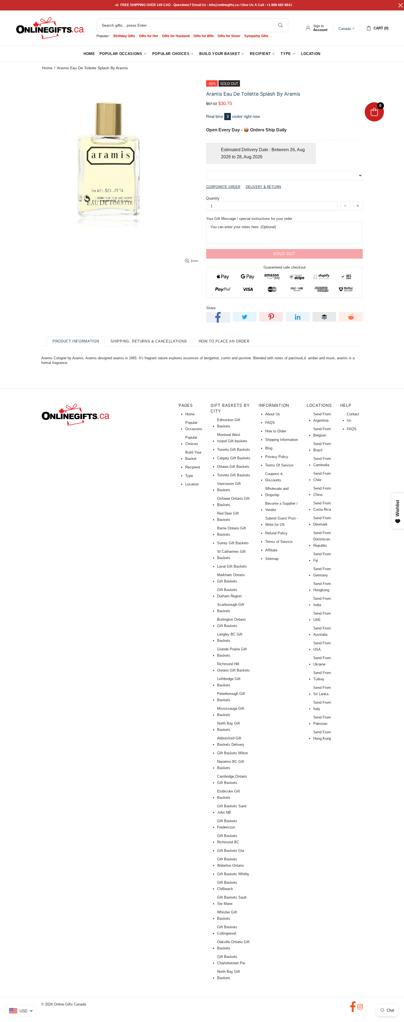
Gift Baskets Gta (230, 851)
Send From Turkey (322, 676)
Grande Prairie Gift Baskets (232, 652)
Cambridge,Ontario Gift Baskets (232, 779)
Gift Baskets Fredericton (227, 824)
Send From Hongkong (322, 587)
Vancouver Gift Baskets (229, 487)
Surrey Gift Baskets (233, 543)
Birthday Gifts (124, 36)
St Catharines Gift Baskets (231, 554)
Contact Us (353, 417)
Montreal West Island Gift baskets (232, 438)
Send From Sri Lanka (322, 691)
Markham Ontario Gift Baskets (231, 578)
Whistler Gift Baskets (227, 915)
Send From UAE (322, 616)
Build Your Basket (193, 455)
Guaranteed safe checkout (285, 267)
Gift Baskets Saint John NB (232, 809)
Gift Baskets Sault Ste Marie (232, 900)
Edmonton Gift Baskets (228, 423)
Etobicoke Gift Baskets (228, 794)
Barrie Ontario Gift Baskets (231, 531)
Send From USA (322, 646)
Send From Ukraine (322, 661)
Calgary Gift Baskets (233, 458)
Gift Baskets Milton (232, 753)
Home (47, 68)
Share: (211, 308)
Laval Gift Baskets (232, 566)
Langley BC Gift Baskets (229, 637)
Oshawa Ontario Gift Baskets (233, 501)
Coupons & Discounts (274, 477)
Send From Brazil (322, 447)
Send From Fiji (322, 557)
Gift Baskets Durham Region (229, 593)
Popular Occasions (193, 426)
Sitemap (271, 559)
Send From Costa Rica (322, 506)
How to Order (275, 431)
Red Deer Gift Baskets (228, 516)
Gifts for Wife (203, 36)
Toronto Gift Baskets (233, 450)
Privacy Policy (276, 457)
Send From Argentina (322, 417)
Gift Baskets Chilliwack (227, 885)
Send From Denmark (322, 521)
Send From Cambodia (322, 462)
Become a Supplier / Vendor (281, 506)
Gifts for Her (148, 36)
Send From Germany (322, 572)
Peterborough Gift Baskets (231, 697)
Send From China (322, 491)
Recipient (192, 467)
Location (192, 484)
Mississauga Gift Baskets (230, 711)
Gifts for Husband (176, 36)
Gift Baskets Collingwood (227, 930)
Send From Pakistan (322, 720)
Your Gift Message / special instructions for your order (249, 219)
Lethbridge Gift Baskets (228, 682)
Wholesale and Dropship (277, 492)
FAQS (270, 423)
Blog (268, 448)
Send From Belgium (322, 432)
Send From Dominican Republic (322, 539)
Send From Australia (322, 631)
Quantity (213, 198)
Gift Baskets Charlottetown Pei (231, 960)
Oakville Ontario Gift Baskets (233, 945)
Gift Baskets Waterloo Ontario (230, 862)
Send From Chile (322, 476)
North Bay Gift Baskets (228, 726)
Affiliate (271, 550)
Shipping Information (281, 440)
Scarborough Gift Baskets (230, 608)
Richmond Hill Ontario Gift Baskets (233, 667)
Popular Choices (191, 440)
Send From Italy (322, 705)
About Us (272, 414)
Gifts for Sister (229, 36)
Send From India (322, 601)
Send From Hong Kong (322, 735)
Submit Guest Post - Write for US (281, 521)
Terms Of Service (279, 465)
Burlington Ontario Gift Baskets (231, 622)
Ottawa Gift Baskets (233, 467)
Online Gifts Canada (50, 28)
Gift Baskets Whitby (233, 874)
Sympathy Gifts (256, 36)
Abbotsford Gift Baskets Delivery (230, 741)
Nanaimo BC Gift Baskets (230, 764)
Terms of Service (278, 542)
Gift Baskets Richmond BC (228, 839)
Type (189, 476)
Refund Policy (276, 533)
